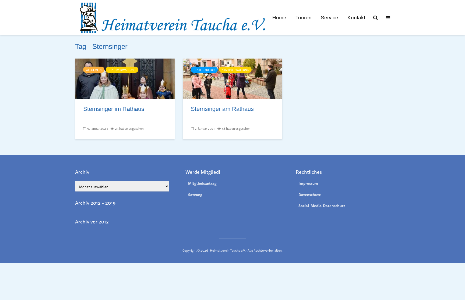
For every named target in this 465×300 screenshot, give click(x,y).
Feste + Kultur (204, 70)
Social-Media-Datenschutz (321, 206)
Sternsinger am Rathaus (222, 109)
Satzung (195, 195)
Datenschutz (309, 195)
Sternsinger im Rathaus (113, 109)
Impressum (308, 183)
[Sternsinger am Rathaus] (232, 78)
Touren (303, 17)
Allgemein (93, 70)
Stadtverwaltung (122, 70)
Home (279, 17)
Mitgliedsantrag (202, 183)
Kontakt (356, 17)
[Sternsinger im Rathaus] (125, 78)
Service (329, 17)
